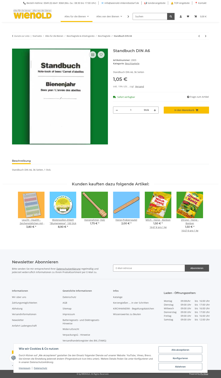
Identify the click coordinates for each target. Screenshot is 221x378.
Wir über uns (19, 297)
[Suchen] (171, 16)
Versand (139, 86)
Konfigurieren (180, 358)
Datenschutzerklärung (68, 268)
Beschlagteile (132, 63)
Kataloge (117, 297)
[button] (180, 16)
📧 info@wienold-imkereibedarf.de (120, 3)
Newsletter (18, 320)
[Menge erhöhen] (154, 110)
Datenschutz (40, 368)
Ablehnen (180, 366)
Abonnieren (196, 268)
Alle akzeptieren (180, 349)
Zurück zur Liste (21, 35)
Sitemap (67, 308)
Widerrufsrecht (71, 329)
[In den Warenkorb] (14, 47)
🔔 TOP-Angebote (180, 3)
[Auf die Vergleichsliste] (92, 54)
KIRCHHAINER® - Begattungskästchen (133, 308)
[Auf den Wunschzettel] (101, 54)
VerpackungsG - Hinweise (76, 334)
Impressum (24, 368)
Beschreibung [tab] (21, 160)
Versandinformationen (24, 314)
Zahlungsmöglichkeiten (24, 302)
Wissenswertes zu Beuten (127, 314)
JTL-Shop (204, 374)
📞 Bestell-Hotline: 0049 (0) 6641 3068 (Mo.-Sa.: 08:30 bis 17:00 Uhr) (59, 3)
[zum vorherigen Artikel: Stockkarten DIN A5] (199, 36)
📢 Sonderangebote (155, 3)
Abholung (17, 308)
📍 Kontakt (200, 3)
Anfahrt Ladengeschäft (24, 325)
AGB (65, 302)
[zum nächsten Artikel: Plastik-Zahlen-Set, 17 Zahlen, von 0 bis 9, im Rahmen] (205, 36)
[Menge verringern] (116, 110)
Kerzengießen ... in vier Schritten (131, 302)
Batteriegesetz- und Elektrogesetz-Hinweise (81, 321)
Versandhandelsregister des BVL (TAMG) (84, 340)
